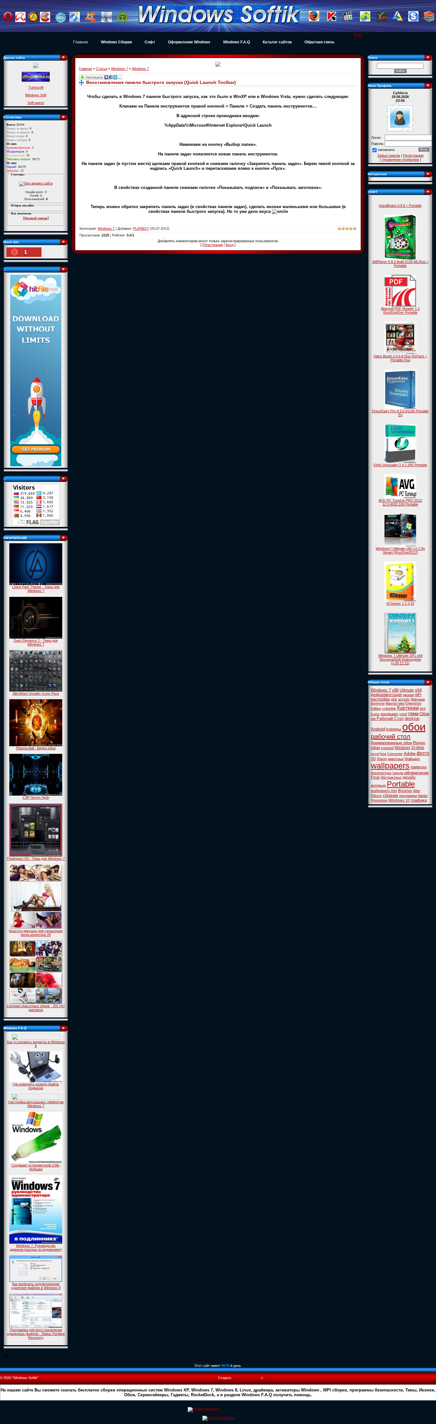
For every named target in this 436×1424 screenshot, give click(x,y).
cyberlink (389, 708)
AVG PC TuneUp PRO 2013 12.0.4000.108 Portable (400, 502)
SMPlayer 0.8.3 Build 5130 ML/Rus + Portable (400, 263)
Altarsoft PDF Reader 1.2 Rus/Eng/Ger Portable (400, 310)
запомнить (386, 150)
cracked (387, 748)
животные (396, 759)
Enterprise (413, 703)
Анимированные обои (391, 742)
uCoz (268, 1378)
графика (419, 800)
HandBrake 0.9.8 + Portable (400, 205)
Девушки (417, 699)
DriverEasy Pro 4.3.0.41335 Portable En (400, 413)
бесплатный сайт (246, 1378)
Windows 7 (119, 69)
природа (418, 767)
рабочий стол (390, 736)
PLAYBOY (141, 228)
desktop (412, 718)
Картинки (408, 708)
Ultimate (407, 690)
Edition (376, 708)
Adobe (410, 753)
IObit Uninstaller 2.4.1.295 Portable (400, 465)
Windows (402, 748)
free (383, 754)
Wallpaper (412, 759)
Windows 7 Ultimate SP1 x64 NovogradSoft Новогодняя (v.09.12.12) (400, 659)
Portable (401, 784)
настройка (380, 699)
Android (378, 729)
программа (408, 796)
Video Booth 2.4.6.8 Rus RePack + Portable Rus (400, 358)
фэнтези (378, 703)
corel (403, 714)
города (397, 773)
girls (394, 699)
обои (413, 727)
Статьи (101, 69)
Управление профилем (400, 159)
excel (375, 754)
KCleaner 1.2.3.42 (400, 603)
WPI (418, 695)
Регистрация (212, 245)
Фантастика (395, 703)
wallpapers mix (384, 791)
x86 (395, 690)
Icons (375, 714)
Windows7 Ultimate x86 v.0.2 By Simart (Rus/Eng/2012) (400, 550)
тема (413, 713)
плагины (393, 729)
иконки (408, 695)
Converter (395, 754)
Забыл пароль (388, 155)
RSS (358, 35)
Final (375, 777)
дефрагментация (386, 695)
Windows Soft (35, 95)
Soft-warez (35, 103)
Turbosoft (35, 87)
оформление (416, 772)
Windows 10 (399, 800)
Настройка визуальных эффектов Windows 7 (36, 1104)
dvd (422, 708)
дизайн (409, 777)
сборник (390, 795)
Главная (80, 42)
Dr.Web (417, 748)
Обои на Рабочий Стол (400, 716)
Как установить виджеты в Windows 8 (36, 1043)
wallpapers (390, 765)
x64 (418, 690)
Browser (405, 791)
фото (423, 753)
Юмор (382, 759)
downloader (389, 714)
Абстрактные (391, 777)
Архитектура (381, 773)
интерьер (378, 785)
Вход (230, 245)
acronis (404, 699)
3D (373, 759)
